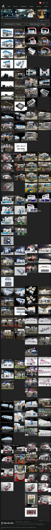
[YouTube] (40, 3)
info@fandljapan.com (40, 524)
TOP (38, 20)
